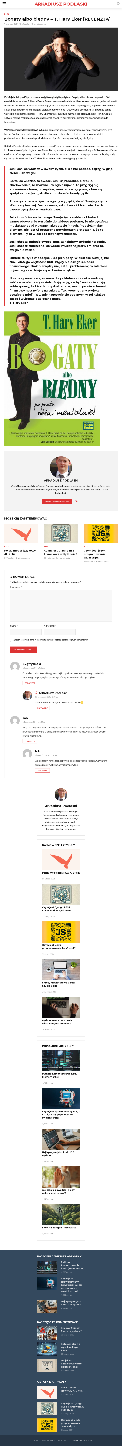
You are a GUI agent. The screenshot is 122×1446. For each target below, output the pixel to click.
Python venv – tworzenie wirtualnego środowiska (57, 1022)
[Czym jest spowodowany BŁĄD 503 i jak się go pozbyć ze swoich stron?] (61, 1098)
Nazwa (14, 626)
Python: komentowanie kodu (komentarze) (59, 1075)
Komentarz (16, 587)
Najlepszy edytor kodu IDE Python (58, 1154)
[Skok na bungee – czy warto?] (61, 1214)
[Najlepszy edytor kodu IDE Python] (61, 1139)
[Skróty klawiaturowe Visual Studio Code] (61, 969)
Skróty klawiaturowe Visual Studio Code (58, 984)
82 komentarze (67, 1370)
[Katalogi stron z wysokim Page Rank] (47, 1349)
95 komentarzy (67, 1354)
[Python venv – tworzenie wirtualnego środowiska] (61, 1007)
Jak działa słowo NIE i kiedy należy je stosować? (58, 1192)
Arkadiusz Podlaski (61, 4)
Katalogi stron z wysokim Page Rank (70, 1347)
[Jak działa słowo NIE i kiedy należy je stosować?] (61, 1177)
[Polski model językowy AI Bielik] (21, 533)
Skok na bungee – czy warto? (60, 1227)
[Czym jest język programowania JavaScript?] (101, 533)
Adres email (50, 626)
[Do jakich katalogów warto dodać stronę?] (47, 1365)
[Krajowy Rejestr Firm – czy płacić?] (47, 1333)
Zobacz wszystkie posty (57, 501)
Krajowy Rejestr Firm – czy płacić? (71, 1330)
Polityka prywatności (82, 1440)
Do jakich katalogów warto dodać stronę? (71, 1363)
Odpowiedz (30, 683)
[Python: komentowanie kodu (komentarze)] (61, 1060)
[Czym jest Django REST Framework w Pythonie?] (61, 533)
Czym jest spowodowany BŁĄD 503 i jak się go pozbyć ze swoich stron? (61, 1114)
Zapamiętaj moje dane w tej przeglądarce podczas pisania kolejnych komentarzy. (51, 639)
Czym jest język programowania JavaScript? (94, 554)
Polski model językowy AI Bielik (20, 552)
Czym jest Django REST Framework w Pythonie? (60, 552)
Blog (7, 14)
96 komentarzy (67, 1335)
